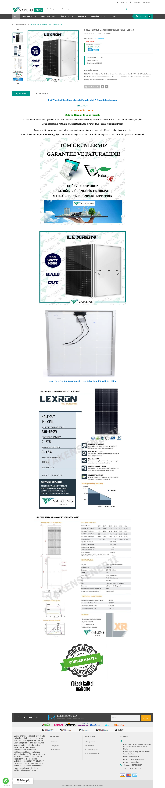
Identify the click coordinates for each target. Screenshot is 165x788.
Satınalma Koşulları (92, 753)
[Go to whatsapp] (6, 781)
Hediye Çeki (55, 746)
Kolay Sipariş (90, 742)
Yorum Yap (107, 33)
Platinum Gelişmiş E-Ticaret (76, 785)
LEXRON (95, 60)
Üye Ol (146, 718)
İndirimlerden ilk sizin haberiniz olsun (71, 719)
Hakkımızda (90, 746)
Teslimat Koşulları (92, 749)
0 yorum (99, 33)
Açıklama (21, 93)
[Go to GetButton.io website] (6, 785)
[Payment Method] (122, 775)
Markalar (54, 742)
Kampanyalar (55, 749)
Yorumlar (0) (40, 93)
